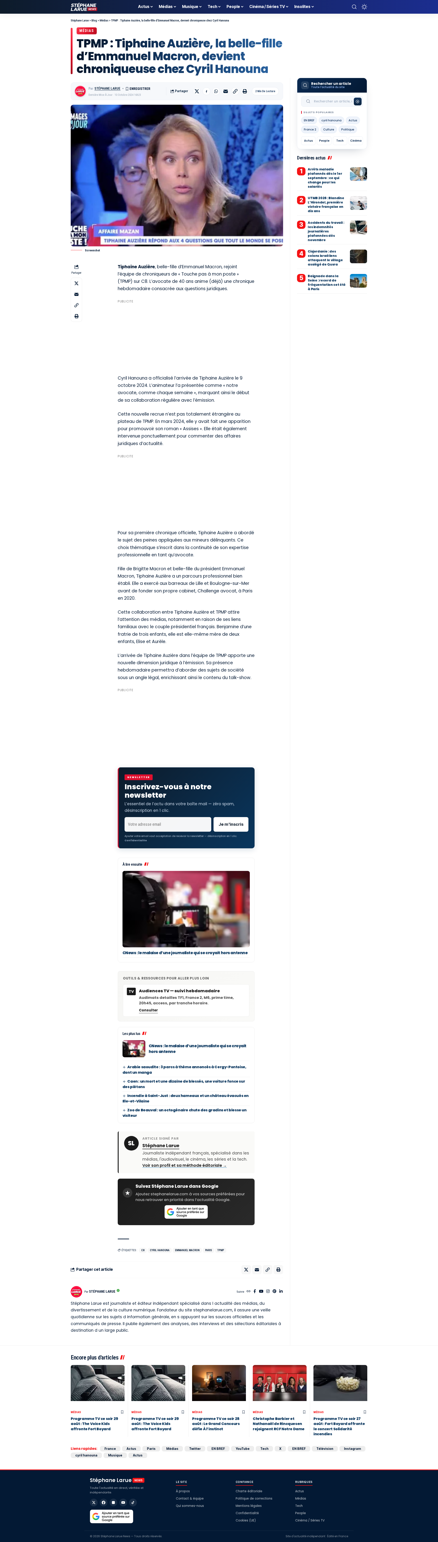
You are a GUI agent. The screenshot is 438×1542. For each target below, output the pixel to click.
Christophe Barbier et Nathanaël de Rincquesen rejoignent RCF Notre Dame (279, 1424)
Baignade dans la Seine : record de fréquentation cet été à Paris (327, 282)
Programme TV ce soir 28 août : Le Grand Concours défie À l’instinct (216, 1424)
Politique (347, 129)
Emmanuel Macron (187, 1250)
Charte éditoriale (249, 1491)
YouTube (243, 1449)
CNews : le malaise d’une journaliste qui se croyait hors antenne (185, 953)
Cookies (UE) (246, 1520)
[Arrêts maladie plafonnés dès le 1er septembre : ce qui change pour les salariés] (358, 174)
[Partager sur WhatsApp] (216, 91)
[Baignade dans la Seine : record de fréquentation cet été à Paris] (358, 281)
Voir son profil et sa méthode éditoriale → (184, 1165)
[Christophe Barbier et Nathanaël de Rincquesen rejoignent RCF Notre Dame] (280, 1386)
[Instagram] (268, 1291)
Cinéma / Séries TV (310, 1520)
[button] (354, 7)
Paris (208, 1250)
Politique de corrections (254, 1498)
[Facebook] (254, 1291)
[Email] (225, 91)
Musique (115, 1455)
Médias (86, 31)
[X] (94, 1502)
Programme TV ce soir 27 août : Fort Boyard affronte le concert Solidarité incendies (339, 1426)
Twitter (195, 1449)
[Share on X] (197, 91)
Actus (353, 120)
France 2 (310, 129)
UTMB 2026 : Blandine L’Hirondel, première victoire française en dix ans (326, 205)
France (110, 1449)
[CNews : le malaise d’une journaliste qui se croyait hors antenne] (186, 909)
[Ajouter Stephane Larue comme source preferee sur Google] (186, 1212)
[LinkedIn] (281, 1291)
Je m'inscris (231, 824)
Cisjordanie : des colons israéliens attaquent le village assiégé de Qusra (325, 258)
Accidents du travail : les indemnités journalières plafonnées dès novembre (326, 231)
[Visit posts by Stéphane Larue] (80, 91)
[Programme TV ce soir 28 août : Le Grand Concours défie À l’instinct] (219, 1386)
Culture (328, 129)
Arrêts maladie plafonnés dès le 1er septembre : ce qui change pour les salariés (325, 178)
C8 (142, 1250)
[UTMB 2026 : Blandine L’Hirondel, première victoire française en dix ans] (358, 203)
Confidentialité (247, 1513)
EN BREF (309, 120)
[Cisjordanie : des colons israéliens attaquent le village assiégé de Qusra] (358, 256)
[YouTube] (261, 1291)
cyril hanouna (159, 1250)
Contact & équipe (190, 1498)
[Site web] (248, 1291)
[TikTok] (133, 1502)
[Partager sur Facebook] (206, 91)
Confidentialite (136, 840)
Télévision (324, 1449)
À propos (183, 1491)
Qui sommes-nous (190, 1506)
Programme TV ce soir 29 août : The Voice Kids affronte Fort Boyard (94, 1424)
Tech (340, 141)
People (324, 141)
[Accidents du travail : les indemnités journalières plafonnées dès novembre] (358, 227)
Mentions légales (249, 1506)
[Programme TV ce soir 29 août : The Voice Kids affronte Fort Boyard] (98, 1386)
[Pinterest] (274, 1291)
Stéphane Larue (107, 88)
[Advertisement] (186, 337)
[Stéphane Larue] (84, 7)
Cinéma (356, 141)
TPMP (220, 1250)
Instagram (352, 1449)
